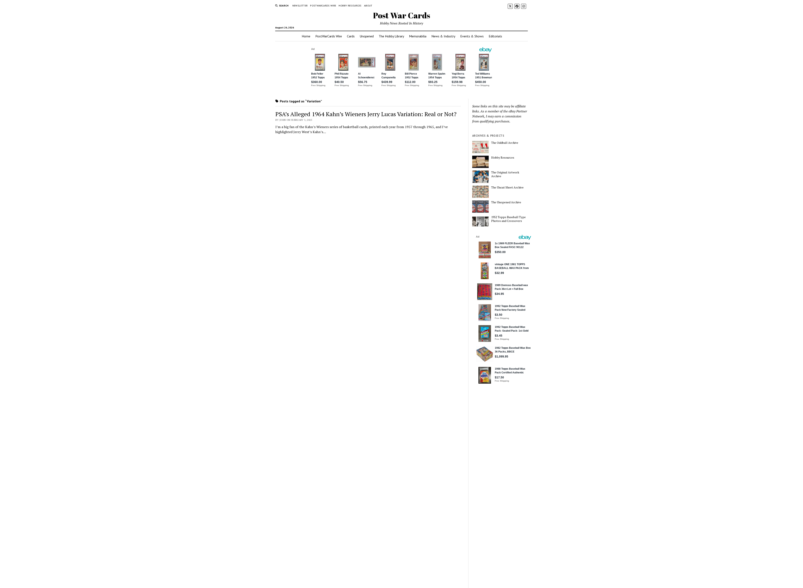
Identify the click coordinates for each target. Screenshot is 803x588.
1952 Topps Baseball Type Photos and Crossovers (508, 219)
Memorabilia (417, 36)
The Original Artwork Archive (505, 174)
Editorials (495, 36)
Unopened (367, 36)
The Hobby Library (391, 36)
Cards (351, 36)
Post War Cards (401, 15)
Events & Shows (472, 36)
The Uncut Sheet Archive (507, 187)
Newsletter (300, 5)
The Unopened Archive (506, 202)
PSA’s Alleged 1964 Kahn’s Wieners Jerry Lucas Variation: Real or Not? (365, 114)
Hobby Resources (350, 5)
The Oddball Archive (504, 143)
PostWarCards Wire (323, 5)
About (368, 5)
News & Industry (443, 36)
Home (306, 36)
